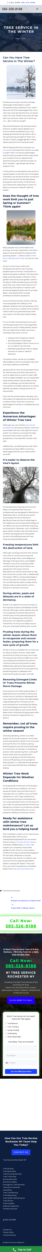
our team (27, 845)
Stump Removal (10, 1179)
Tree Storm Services (11, 1187)
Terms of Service (9, 1235)
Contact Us (21, 1152)
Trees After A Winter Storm (23, 908)
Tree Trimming (9, 1177)
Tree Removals (9, 1171)
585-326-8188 (28, 2)
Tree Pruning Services (12, 1174)
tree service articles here (23, 869)
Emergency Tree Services (14, 1185)
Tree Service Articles (11, 891)
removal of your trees (25, 842)
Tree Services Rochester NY (14, 1160)
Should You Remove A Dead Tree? (26, 901)
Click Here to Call (21, 1000)
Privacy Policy (8, 1232)
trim (16, 762)
